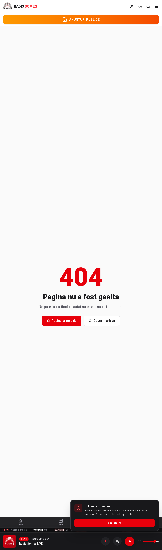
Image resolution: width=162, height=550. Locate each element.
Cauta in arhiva (104, 321)
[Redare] (129, 541)
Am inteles (115, 523)
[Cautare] (148, 6)
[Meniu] (156, 6)
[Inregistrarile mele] (117, 541)
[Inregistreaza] (105, 541)
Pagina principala (64, 321)
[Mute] (139, 541)
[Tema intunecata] (140, 6)
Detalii (128, 514)
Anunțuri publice (84, 19)
